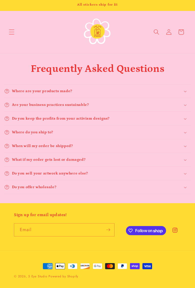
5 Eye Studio (37, 276)
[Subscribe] (108, 229)
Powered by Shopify (63, 276)
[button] (12, 32)
